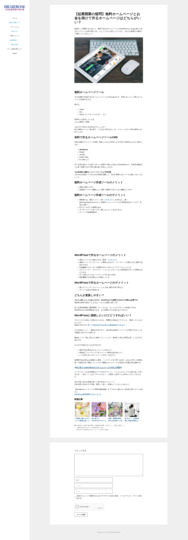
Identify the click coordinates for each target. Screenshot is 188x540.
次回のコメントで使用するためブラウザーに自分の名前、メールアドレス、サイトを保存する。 (109, 497)
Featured (79, 425)
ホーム (15, 18)
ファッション (14, 27)
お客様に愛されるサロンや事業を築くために (90, 427)
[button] (19, 40)
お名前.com (108, 200)
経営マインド (14, 36)
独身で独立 (14, 44)
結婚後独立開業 (99, 425)
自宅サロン (14, 31)
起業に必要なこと (15, 22)
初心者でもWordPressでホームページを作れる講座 (98, 367)
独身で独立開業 (88, 425)
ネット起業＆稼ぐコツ (14, 49)
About (15, 53)
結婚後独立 (13, 40)
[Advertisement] (108, 234)
